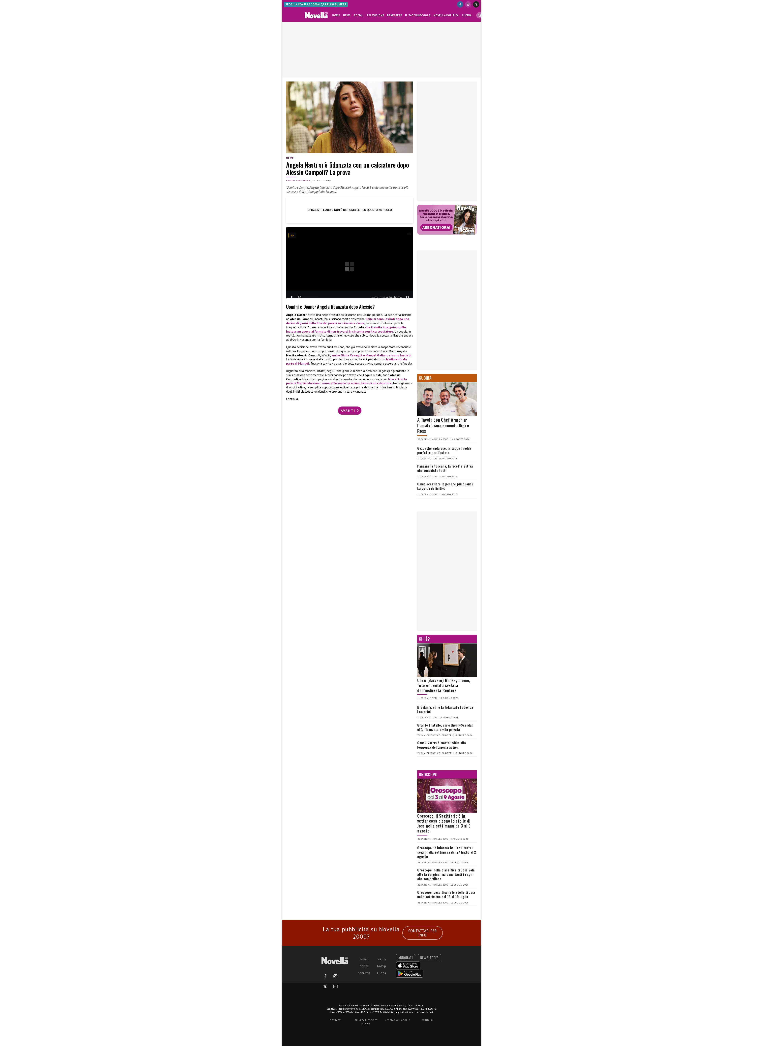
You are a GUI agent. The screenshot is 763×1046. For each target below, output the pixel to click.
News (347, 15)
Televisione (375, 15)
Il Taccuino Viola (417, 15)
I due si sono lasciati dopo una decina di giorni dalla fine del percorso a (347, 321)
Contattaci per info (422, 932)
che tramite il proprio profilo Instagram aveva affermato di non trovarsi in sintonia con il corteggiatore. (346, 329)
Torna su (427, 1020)
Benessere (394, 15)
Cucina (467, 15)
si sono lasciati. (399, 355)
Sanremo (364, 973)
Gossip (381, 966)
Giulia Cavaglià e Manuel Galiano (364, 355)
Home (336, 15)
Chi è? (424, 639)
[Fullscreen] (407, 297)
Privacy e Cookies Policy (366, 1022)
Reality (381, 959)
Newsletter (429, 957)
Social (358, 15)
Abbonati (405, 957)
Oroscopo (428, 774)
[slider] (311, 297)
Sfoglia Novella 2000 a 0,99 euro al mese (315, 4)
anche (336, 355)
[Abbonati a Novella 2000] (447, 220)
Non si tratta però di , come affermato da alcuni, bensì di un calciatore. (346, 381)
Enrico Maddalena (298, 180)
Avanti (349, 410)
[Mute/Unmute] (299, 297)
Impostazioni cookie (397, 1020)
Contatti (335, 1020)
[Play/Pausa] (292, 297)
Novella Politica (446, 15)
